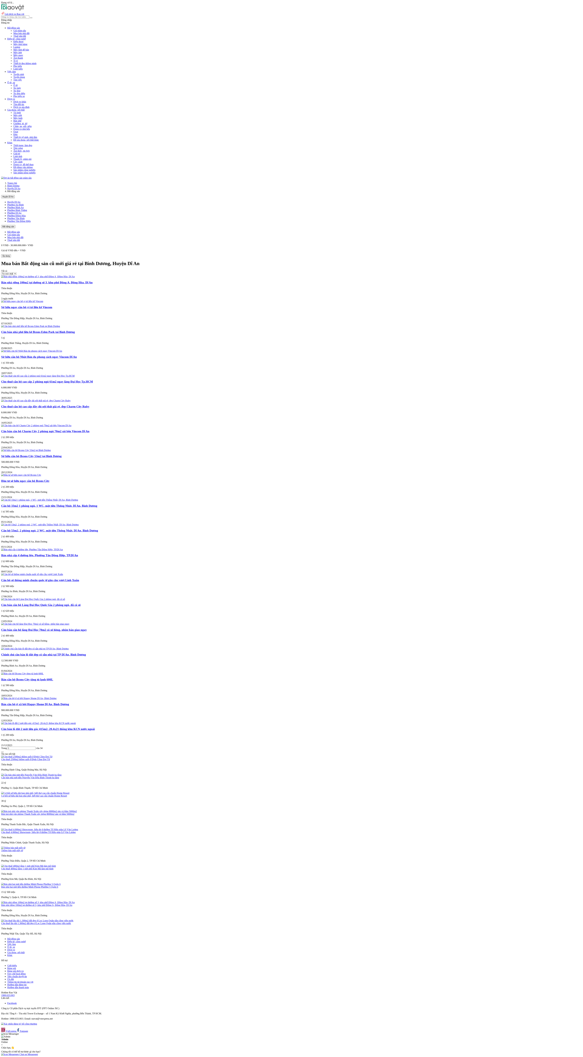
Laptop (16, 47)
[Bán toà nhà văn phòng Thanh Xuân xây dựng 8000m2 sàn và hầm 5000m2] (39, 811)
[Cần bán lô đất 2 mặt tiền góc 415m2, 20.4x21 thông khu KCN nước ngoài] (38, 723)
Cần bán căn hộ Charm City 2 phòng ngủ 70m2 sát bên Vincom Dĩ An (45, 431)
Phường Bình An (15, 207)
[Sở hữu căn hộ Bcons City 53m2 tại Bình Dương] (26, 450)
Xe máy (17, 88)
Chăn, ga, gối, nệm (22, 126)
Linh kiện (18, 69)
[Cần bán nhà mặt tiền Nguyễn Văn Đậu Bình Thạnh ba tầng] (31, 775)
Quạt (15, 131)
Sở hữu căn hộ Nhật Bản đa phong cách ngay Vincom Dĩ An (39, 356)
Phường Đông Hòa (16, 215)
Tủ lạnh (17, 112)
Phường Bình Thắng (17, 210)
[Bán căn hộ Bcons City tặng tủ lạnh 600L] (22, 673)
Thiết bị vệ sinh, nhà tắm (25, 137)
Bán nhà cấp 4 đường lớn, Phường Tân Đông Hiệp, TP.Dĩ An (39, 555)
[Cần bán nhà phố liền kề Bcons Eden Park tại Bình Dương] (30, 326)
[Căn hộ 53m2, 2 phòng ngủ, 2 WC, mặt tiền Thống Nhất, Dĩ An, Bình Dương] (40, 524)
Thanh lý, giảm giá (22, 159)
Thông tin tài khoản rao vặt (20, 982)
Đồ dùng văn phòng (23, 167)
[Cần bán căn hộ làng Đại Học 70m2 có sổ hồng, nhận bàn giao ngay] (35, 624)
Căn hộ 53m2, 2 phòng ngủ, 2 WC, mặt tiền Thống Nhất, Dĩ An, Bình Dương (49, 530)
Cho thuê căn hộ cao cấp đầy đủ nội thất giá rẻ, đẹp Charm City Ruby (45, 406)
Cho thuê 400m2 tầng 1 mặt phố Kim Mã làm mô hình (27, 868)
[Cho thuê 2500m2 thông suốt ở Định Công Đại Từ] (26, 756)
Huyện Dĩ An (13, 188)
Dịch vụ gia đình (21, 107)
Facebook (12, 1003)
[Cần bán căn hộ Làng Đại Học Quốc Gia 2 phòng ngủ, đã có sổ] (33, 599)
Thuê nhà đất (19, 36)
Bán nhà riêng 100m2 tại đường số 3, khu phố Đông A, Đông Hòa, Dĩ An (47, 282)
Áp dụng (6, 256)
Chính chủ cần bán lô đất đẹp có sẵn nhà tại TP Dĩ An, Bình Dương (43, 654)
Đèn (15, 134)
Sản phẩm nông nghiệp (24, 172)
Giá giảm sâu (19, 30)
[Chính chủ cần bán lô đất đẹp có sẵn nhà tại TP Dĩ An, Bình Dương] (35, 648)
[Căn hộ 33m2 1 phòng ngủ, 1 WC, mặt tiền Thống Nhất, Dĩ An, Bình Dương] (39, 500)
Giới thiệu (12, 965)
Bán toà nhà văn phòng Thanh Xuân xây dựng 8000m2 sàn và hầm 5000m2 (37, 814)
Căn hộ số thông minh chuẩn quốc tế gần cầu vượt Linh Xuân (40, 580)
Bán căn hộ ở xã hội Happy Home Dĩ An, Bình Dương (35, 704)
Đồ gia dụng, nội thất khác (26, 140)
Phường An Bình (15, 204)
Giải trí (16, 153)
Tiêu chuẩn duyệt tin (17, 976)
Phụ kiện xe (19, 96)
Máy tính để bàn (21, 49)
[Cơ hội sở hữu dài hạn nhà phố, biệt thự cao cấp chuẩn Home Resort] (35, 793)
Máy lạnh (17, 118)
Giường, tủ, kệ (20, 123)
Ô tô (15, 85)
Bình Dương (13, 185)
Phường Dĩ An (14, 213)
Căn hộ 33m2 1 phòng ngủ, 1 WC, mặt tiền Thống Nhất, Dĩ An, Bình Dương (49, 505)
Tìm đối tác (18, 104)
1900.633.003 (8, 995)
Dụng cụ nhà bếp (21, 129)
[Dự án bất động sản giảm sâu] (16, 178)
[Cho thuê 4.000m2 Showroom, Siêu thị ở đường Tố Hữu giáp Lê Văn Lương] (39, 829)
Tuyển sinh (18, 74)
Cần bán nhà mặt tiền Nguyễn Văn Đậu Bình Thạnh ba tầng (30, 777)
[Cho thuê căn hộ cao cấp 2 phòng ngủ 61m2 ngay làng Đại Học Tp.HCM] (38, 376)
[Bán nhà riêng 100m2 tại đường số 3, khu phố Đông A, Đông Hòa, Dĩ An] (38, 276)
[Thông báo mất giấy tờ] (13, 847)
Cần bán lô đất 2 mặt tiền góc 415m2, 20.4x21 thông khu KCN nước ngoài (48, 729)
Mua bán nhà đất (21, 33)
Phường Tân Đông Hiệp (19, 221)
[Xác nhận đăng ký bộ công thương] (19, 1024)
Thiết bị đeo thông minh (24, 63)
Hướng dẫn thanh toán (18, 987)
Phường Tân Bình (16, 218)
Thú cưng (18, 148)
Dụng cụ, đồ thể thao (23, 164)
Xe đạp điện (19, 93)
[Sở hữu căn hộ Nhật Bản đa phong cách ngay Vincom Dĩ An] (31, 351)
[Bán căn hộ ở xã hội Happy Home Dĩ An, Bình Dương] (28, 698)
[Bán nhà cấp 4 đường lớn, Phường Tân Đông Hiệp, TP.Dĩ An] (32, 549)
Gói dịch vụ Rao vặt (14, 14)
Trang (4, 748)
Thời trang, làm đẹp (22, 145)
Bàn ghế (17, 120)
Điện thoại (18, 41)
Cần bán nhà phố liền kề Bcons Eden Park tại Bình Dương (38, 332)
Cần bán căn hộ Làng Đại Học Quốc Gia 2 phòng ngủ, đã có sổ (41, 605)
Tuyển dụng (19, 77)
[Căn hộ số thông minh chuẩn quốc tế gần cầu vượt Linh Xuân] (32, 574)
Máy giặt (17, 115)
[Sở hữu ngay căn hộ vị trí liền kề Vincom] (22, 301)
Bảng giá (11, 968)
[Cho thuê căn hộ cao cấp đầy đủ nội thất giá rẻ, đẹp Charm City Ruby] (36, 400)
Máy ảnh (17, 52)
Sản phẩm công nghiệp (24, 170)
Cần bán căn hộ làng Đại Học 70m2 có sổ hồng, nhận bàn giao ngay (44, 629)
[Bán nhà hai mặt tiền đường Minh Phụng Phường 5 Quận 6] (31, 884)
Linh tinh (17, 156)
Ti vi (15, 60)
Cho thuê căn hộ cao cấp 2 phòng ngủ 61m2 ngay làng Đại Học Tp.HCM (47, 381)
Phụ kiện (17, 66)
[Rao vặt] (12, 10)
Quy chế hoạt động (16, 973)
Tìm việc (17, 79)
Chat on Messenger (28, 1054)
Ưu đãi (10, 979)
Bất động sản (8, 226)
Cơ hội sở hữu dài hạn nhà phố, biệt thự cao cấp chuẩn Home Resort (34, 795)
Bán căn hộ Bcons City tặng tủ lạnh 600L (27, 679)
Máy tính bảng (20, 44)
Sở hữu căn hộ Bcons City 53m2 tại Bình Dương (31, 456)
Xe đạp (16, 90)
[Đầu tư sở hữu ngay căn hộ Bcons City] (21, 475)
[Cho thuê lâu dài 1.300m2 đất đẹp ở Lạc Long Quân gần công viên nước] (37, 920)
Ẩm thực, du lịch (21, 151)
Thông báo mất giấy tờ (12, 850)
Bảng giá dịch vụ (15, 971)
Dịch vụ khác (19, 101)
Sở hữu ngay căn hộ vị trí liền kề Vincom (26, 307)
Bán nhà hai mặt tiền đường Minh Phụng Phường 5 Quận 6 (29, 887)
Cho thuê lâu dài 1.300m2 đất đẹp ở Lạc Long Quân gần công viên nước (36, 923)
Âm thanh (18, 58)
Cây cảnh (17, 161)
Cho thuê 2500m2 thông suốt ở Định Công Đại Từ (25, 759)
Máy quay (18, 55)
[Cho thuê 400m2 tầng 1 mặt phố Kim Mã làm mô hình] (28, 866)
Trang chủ (12, 183)
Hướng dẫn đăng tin (17, 984)
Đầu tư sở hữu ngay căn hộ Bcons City (25, 480)
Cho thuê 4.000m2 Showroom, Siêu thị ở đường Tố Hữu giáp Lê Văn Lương (38, 832)
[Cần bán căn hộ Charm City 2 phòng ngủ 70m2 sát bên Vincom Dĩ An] (36, 425)
